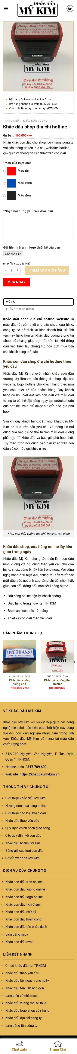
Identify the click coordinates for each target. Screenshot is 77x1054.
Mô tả (10, 301)
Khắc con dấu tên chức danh (26, 927)
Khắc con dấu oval (19, 942)
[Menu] (5, 8)
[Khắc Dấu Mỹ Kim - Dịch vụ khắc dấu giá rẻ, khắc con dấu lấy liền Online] (37, 8)
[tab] (38, 302)
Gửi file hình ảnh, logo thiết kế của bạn (31, 247)
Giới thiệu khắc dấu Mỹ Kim (25, 798)
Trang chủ (11, 120)
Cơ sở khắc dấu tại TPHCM (25, 966)
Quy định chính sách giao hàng (27, 828)
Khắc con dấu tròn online (23, 882)
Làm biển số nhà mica (21, 996)
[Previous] (3, 670)
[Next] (74, 670)
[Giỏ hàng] (70, 8)
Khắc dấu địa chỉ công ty (23, 1018)
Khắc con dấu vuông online (25, 889)
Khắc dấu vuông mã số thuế (25, 1003)
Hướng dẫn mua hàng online (26, 806)
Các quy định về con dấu (23, 836)
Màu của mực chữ (17, 163)
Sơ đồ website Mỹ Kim (22, 858)
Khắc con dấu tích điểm (22, 904)
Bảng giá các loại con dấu (24, 851)
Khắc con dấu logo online (24, 897)
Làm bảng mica (16, 934)
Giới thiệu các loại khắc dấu (25, 813)
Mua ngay (16, 282)
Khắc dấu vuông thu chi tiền (57, 682)
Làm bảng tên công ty (21, 1026)
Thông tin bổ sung (20, 309)
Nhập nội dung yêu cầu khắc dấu (28, 211)
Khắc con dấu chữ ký (20, 912)
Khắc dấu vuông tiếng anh (20, 682)
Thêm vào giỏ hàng (47, 270)
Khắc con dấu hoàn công (23, 919)
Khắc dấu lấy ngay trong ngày (27, 981)
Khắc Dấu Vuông (35, 120)
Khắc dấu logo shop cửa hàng (27, 1010)
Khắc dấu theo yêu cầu (22, 821)
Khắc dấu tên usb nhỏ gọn (24, 988)
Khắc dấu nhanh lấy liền (22, 843)
